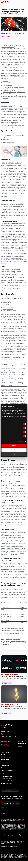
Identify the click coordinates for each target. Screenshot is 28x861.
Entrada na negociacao (9, 90)
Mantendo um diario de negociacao (12, 95)
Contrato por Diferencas (7, 47)
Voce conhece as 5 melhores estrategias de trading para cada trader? (13, 318)
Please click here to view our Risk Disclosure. (11, 817)
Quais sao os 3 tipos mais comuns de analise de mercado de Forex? (14, 261)
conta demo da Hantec (20, 632)
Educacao (5, 81)
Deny (14, 454)
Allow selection (14, 449)
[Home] (5, 2)
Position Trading (7, 302)
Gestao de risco (7, 93)
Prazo (4, 84)
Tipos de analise (7, 82)
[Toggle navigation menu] (26, 2)
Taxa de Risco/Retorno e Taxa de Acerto (12, 553)
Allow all (14, 445)
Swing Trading (6, 301)
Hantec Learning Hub (8, 114)
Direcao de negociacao (9, 89)
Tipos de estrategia (8, 85)
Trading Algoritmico (8, 309)
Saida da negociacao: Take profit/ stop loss (14, 92)
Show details (21, 441)
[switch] (25, 428)
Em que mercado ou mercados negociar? (13, 87)
